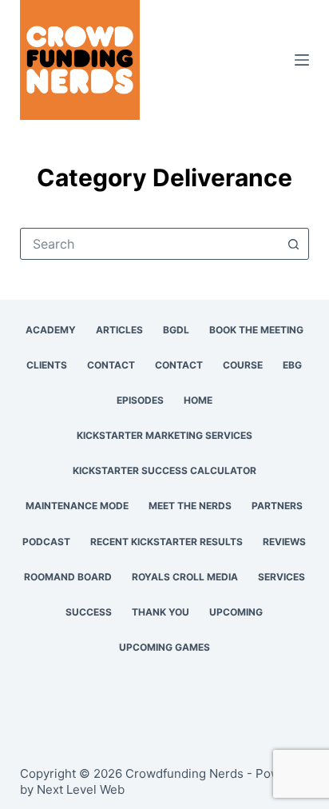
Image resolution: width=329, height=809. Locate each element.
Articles (119, 330)
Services (281, 577)
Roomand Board (68, 577)
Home (198, 400)
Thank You (160, 612)
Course (243, 365)
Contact (111, 365)
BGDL (176, 330)
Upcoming (236, 612)
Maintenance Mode (77, 506)
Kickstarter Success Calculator (164, 470)
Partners (277, 506)
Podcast (46, 542)
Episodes (140, 400)
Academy (51, 330)
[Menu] (302, 60)
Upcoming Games (164, 647)
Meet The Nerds (190, 506)
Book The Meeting (256, 330)
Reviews (284, 542)
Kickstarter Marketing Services (164, 435)
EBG (292, 365)
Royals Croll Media (185, 577)
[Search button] (293, 244)
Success (88, 612)
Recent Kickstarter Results (166, 542)
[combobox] (150, 244)
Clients (46, 365)
